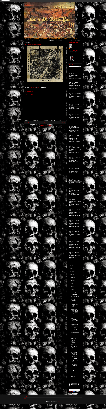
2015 (71, 274)
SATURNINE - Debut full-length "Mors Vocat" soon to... (74, 353)
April (72, 289)
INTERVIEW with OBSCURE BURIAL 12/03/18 (74, 199)
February (72, 374)
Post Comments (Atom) (47, 125)
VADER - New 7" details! (74, 347)
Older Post (63, 122)
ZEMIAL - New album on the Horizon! (74, 365)
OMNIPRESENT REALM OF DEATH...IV (73, 339)
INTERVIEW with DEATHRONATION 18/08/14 (74, 108)
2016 (71, 273)
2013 (71, 378)
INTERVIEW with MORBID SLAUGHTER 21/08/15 (73, 172)
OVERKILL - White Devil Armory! (74, 302)
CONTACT (75, 38)
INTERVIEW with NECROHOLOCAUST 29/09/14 (74, 180)
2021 (71, 265)
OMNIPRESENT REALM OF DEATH (55, 38)
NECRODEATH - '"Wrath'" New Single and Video (75, 336)
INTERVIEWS (36, 38)
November (73, 278)
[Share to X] (43, 87)
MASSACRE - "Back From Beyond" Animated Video (74, 350)
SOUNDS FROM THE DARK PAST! (75, 71)
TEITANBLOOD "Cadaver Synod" (74, 345)
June (72, 286)
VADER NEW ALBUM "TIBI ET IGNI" (74, 356)
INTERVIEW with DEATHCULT (74, 342)
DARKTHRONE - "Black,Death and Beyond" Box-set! (74, 310)
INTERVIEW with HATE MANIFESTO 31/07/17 (73, 139)
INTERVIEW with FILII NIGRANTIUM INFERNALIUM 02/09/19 (74, 123)
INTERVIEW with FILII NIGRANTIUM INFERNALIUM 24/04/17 (74, 127)
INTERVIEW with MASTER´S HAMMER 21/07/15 (74, 164)
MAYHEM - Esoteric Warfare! (74, 322)
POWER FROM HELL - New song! (75, 372)
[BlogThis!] (42, 87)
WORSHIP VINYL (67, 38)
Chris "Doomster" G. (74, 48)
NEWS (31, 38)
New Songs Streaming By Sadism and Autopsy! (75, 297)
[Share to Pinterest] (45, 87)
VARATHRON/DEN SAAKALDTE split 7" (75, 359)
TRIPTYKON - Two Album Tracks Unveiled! (74, 330)
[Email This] (41, 87)
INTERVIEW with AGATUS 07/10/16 (75, 78)
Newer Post (27, 122)
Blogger (58, 401)
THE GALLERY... (74, 292)
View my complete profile (73, 51)
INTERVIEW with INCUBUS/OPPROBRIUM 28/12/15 (75, 147)
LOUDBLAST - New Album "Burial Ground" (74, 305)
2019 (71, 268)
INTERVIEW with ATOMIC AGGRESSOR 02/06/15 (73, 83)
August (72, 283)
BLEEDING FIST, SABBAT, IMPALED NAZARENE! (74, 368)
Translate (77, 391)
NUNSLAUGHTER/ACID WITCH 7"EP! (75, 294)
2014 (71, 276)
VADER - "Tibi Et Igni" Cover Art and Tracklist (74, 316)
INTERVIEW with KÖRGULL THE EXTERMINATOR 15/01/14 (74, 161)
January (72, 376)
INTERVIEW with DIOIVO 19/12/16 (75, 112)
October (72, 280)
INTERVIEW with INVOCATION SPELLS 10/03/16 (74, 158)
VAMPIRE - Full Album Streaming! (75, 325)
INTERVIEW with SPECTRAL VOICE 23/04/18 (74, 227)
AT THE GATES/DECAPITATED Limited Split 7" (75, 319)
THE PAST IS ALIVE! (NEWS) (33, 88)
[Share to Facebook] (44, 87)
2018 (71, 270)
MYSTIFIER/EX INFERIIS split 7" (74, 300)
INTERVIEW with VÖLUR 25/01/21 (75, 255)
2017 (71, 271)
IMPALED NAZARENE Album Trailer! (74, 327)
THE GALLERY (44, 38)
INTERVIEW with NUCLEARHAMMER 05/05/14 (74, 194)
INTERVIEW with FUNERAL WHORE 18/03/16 (73, 131)
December (73, 277)
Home (45, 122)
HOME (26, 38)
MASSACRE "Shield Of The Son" (75, 313)
